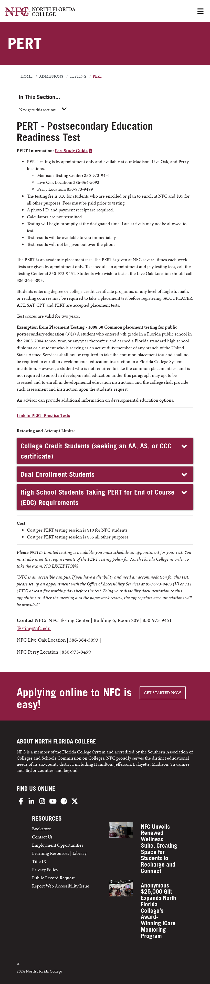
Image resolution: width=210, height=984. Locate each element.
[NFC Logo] (40, 12)
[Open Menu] (200, 11)
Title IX (39, 861)
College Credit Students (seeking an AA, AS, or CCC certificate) (95, 451)
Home (26, 76)
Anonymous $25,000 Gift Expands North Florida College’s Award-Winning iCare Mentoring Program (158, 911)
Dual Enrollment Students (57, 474)
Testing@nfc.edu (34, 628)
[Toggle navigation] (64, 109)
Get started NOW (162, 692)
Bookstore (42, 828)
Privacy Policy (45, 869)
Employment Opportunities (57, 845)
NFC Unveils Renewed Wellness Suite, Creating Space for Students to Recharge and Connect (159, 848)
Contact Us (42, 837)
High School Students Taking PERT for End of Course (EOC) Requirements (97, 497)
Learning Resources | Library (59, 853)
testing (78, 76)
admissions (51, 76)
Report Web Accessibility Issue (60, 886)
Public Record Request (53, 877)
